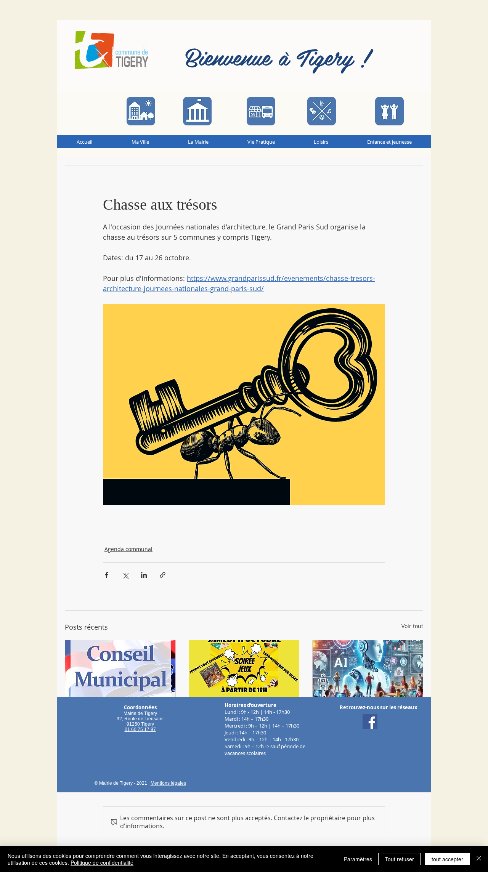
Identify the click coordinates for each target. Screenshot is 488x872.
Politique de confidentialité (102, 862)
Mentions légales (168, 783)
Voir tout (412, 626)
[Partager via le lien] (162, 575)
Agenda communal (128, 549)
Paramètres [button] (358, 859)
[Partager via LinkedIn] (144, 575)
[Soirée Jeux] (244, 671)
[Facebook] (370, 721)
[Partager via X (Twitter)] (125, 575)
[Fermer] (478, 859)
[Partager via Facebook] (106, 575)
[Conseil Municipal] (120, 671)
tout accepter (447, 859)
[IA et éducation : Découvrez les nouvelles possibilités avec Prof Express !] (368, 671)
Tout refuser (399, 859)
